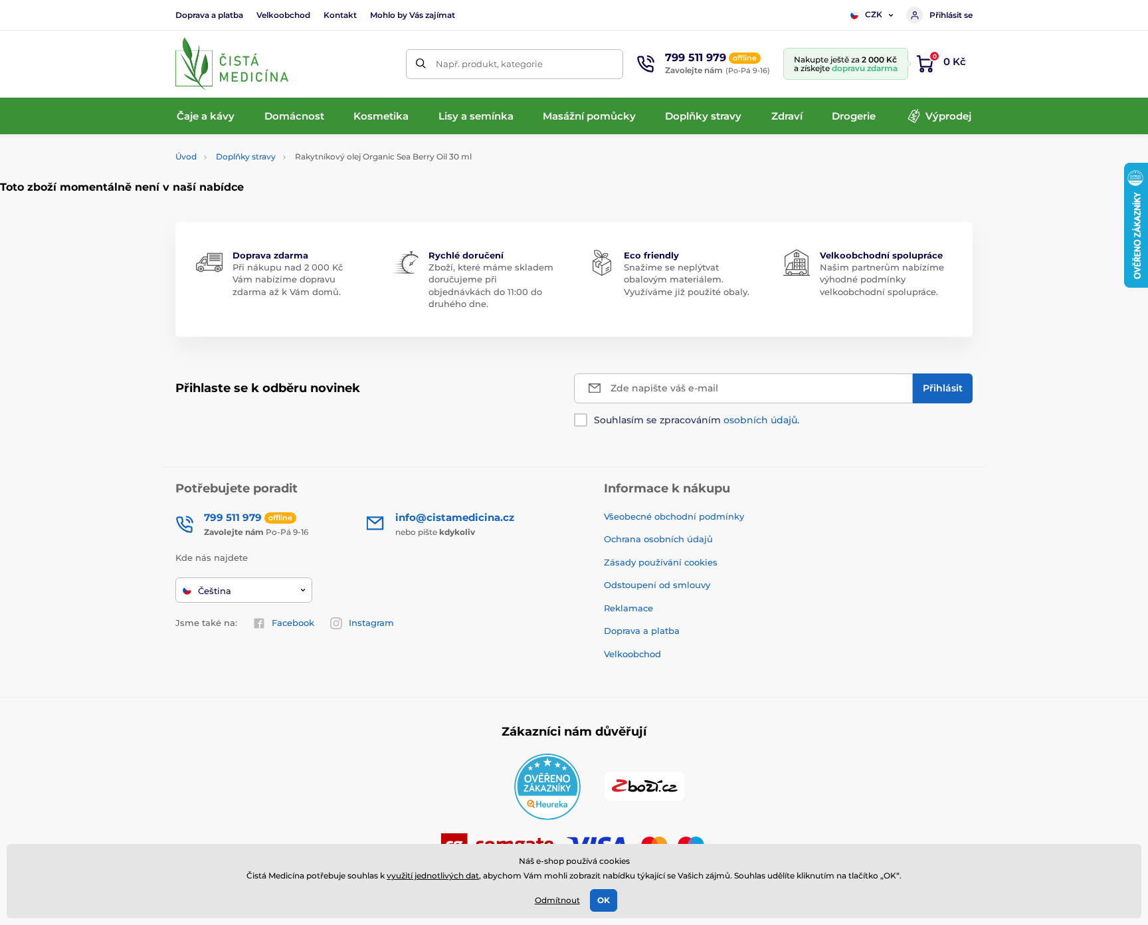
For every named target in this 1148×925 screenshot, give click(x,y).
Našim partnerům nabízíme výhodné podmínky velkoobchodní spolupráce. (882, 279)
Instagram (371, 622)
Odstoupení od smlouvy (657, 584)
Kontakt (340, 15)
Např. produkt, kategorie (489, 63)
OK (603, 900)
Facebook (293, 622)
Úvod (186, 156)
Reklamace (628, 608)
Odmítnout (557, 900)
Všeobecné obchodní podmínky (674, 516)
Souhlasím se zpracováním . (696, 420)
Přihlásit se (951, 15)
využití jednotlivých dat (433, 875)
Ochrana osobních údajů (658, 539)
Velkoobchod (283, 15)
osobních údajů (760, 420)
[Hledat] (421, 64)
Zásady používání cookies (661, 562)
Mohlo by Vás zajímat (412, 15)
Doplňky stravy (246, 156)
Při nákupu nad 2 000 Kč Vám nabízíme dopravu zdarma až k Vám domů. (288, 279)
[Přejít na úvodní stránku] (231, 63)
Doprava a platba (209, 15)
